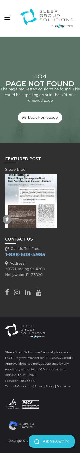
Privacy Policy (44, 386)
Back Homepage (43, 117)
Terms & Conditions (19, 386)
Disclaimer (64, 386)
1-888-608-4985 (25, 254)
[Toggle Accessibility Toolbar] (7, 219)
